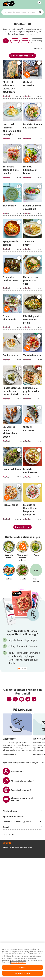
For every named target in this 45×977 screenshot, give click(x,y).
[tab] (22, 811)
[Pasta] (36, 550)
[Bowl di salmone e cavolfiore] (32, 200)
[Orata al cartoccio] (32, 425)
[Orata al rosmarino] (32, 80)
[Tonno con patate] (32, 236)
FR (9, 834)
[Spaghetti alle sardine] (12, 236)
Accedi (24, 668)
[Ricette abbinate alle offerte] (22, 550)
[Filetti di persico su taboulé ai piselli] (32, 312)
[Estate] (9, 573)
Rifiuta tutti (22, 967)
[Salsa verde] (12, 200)
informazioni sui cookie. (18, 963)
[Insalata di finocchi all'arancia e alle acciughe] (12, 122)
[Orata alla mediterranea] (12, 273)
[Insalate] (22, 573)
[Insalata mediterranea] (32, 464)
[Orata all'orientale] (12, 312)
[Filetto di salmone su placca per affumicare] (12, 80)
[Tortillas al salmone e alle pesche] (12, 162)
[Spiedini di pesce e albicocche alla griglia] (12, 425)
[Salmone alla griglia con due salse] (32, 383)
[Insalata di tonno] (12, 464)
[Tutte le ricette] (36, 573)
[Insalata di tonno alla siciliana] (32, 122)
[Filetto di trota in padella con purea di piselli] (12, 383)
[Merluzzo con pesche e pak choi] (32, 273)
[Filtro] (6, 40)
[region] (22, 960)
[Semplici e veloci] (9, 550)
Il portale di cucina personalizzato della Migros (20, 762)
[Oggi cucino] (17, 734)
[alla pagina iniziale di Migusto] (9, 2)
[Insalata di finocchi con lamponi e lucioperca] (32, 503)
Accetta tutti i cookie (22, 973)
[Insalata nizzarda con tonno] (32, 162)
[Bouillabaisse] (12, 348)
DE (4, 834)
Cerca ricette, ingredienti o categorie (22, 12)
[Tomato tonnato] (32, 348)
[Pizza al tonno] (12, 503)
